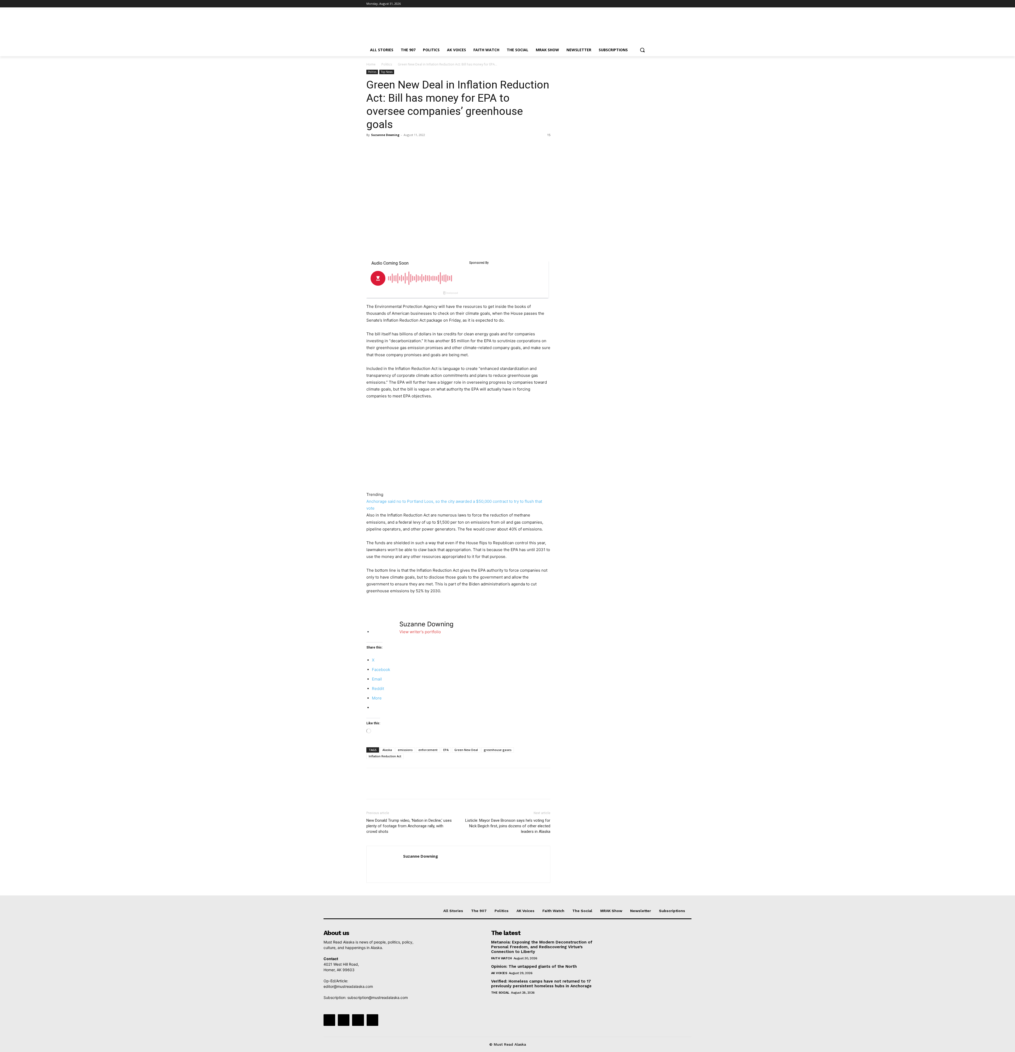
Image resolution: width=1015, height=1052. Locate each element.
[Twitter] (631, 4)
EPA (446, 750)
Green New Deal (466, 750)
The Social (500, 992)
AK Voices (499, 973)
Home (371, 64)
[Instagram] (624, 4)
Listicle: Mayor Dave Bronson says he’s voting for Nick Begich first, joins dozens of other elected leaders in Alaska (507, 826)
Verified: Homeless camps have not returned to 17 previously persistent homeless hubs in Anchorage (541, 983)
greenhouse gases (497, 750)
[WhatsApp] (408, 147)
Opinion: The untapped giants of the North (534, 966)
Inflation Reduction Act (385, 756)
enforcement (427, 750)
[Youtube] (646, 4)
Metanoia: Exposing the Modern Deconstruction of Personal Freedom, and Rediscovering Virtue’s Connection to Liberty (541, 947)
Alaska (387, 750)
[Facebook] (616, 4)
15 (548, 135)
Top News (387, 72)
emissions (405, 750)
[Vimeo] (638, 4)
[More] (420, 147)
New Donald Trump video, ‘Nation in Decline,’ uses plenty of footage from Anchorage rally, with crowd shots (409, 826)
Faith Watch (501, 958)
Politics (386, 64)
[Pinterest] (396, 147)
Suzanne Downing (385, 135)
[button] (642, 50)
